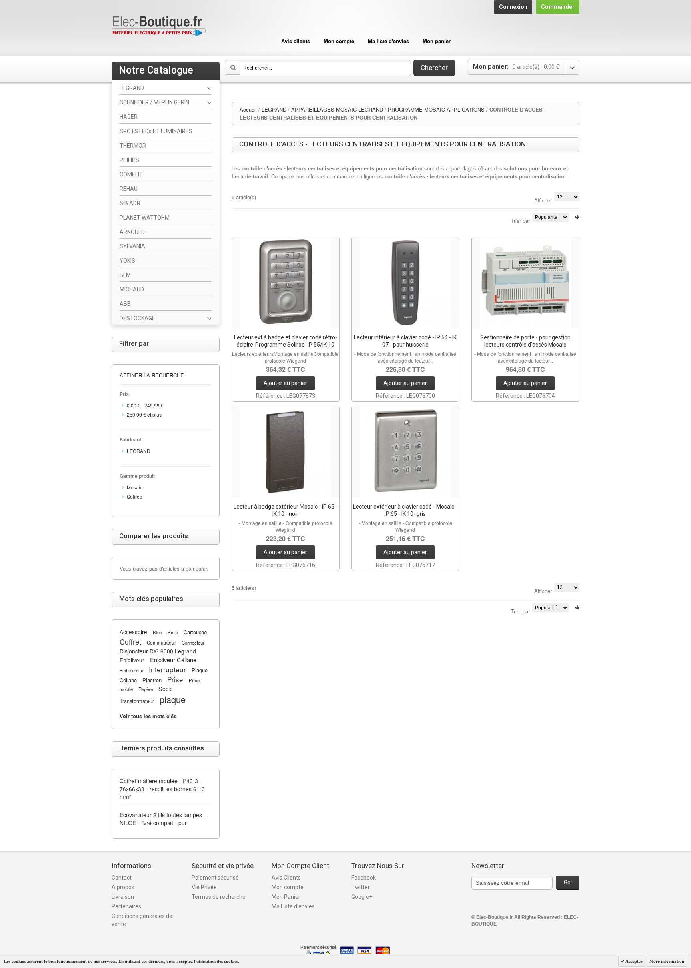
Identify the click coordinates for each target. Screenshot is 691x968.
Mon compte (339, 41)
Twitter (360, 887)
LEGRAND (274, 109)
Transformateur (137, 701)
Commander (558, 7)
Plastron (152, 680)
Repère (145, 689)
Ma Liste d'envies (293, 906)
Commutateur (161, 642)
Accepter (634, 961)
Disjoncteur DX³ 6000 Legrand (158, 651)
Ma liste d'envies (388, 41)
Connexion (513, 7)
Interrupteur (167, 669)
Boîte (173, 632)
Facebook (363, 877)
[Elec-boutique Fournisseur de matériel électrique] (159, 26)
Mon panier (437, 41)
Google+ (361, 897)
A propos (123, 887)
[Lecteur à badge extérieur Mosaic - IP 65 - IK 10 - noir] (285, 451)
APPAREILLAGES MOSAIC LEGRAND (337, 109)
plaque (173, 699)
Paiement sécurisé (215, 877)
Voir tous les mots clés (148, 716)
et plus (144, 414)
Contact (122, 877)
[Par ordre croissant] (577, 217)
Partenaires (126, 906)
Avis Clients (286, 877)
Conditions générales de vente (142, 920)
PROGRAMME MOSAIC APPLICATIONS (436, 109)
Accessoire (133, 632)
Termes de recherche (219, 897)
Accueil (248, 109)
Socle (165, 689)
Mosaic (134, 487)
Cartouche (195, 632)
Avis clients (295, 41)
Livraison (123, 897)
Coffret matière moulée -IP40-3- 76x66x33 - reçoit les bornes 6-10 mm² (162, 789)
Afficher (543, 200)
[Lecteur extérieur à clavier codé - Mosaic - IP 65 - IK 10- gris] (405, 451)
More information (666, 961)
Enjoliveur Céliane (173, 659)
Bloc (157, 632)
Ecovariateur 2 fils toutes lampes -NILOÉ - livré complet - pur (163, 819)
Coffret (130, 641)
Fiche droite (131, 670)
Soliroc (134, 496)
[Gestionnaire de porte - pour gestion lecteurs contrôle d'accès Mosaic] (525, 282)
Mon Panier (286, 897)
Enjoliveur (132, 660)
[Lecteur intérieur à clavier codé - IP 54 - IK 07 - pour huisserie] (405, 282)
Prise (175, 679)
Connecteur (193, 642)
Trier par (520, 220)
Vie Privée (204, 887)
